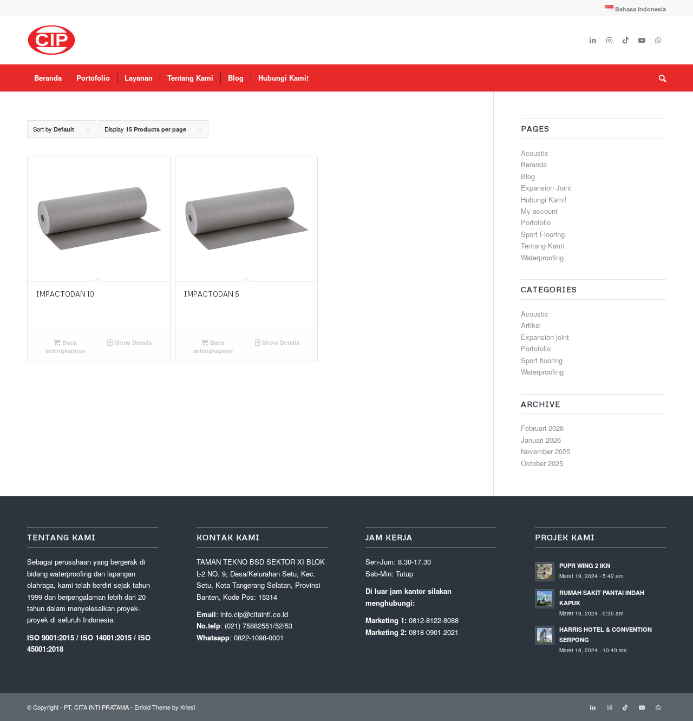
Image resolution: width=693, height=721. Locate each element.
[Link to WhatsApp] (658, 40)
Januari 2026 (541, 440)
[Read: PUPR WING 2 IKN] (544, 571)
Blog (528, 176)
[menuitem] (632, 8)
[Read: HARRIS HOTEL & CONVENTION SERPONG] (544, 635)
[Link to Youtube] (641, 40)
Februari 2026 (542, 428)
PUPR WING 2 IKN (584, 565)
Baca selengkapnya (65, 346)
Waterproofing (542, 257)
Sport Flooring (543, 234)
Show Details (132, 342)
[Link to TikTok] (625, 40)
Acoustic (534, 153)
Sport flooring (542, 360)
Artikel (531, 325)
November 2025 (545, 451)
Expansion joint (545, 337)
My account (539, 211)
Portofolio (536, 222)
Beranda (534, 164)
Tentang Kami (542, 245)
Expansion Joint (546, 187)
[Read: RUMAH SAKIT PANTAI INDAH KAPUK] (544, 598)
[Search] (659, 77)
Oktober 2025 (542, 463)
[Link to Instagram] (609, 40)
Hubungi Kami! (544, 199)
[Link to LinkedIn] (593, 40)
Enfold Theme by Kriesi (164, 707)
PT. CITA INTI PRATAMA (96, 707)
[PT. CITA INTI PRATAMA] (51, 40)
